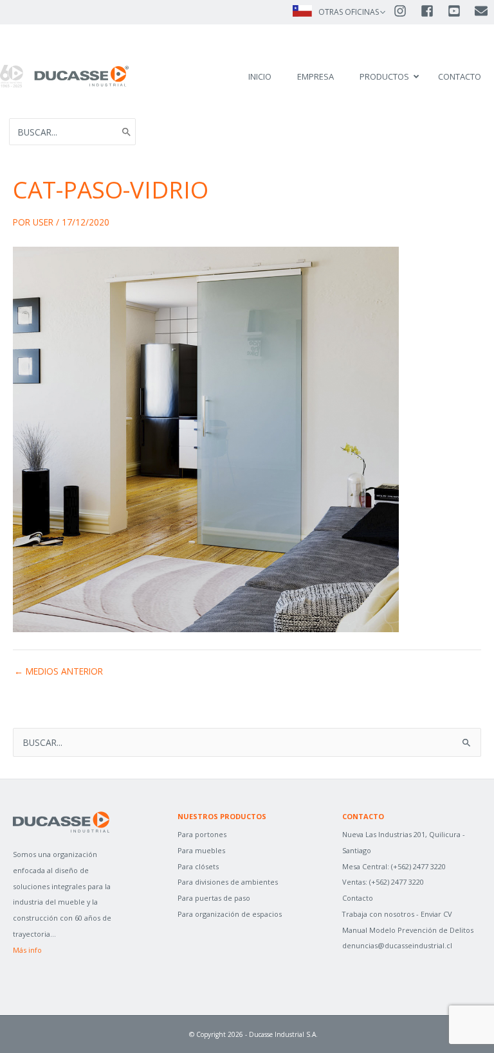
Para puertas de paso (214, 898)
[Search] (126, 132)
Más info (27, 950)
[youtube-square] (460, 10)
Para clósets (198, 866)
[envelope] (482, 10)
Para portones (202, 834)
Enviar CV (436, 914)
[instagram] (406, 10)
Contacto (357, 898)
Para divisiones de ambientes (228, 882)
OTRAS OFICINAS (348, 11)
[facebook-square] (433, 10)
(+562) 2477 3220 (418, 866)
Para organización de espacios (230, 914)
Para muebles (201, 850)
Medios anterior (58, 671)
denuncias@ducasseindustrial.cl (397, 945)
